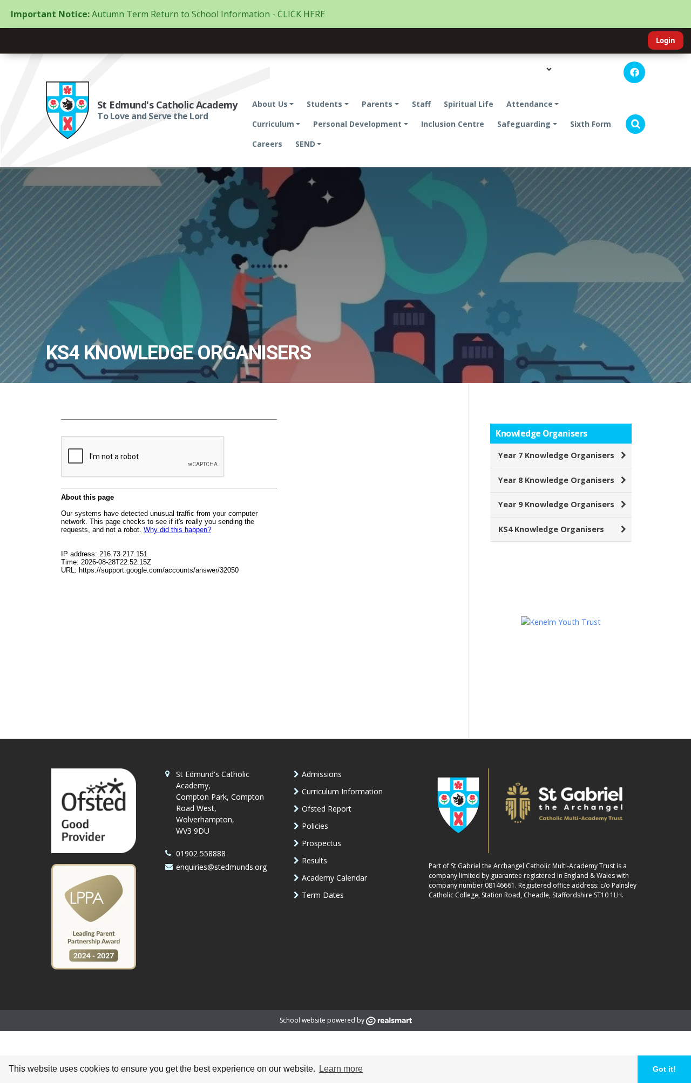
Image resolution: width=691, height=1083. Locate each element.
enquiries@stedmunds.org (221, 867)
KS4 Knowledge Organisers (551, 529)
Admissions (322, 774)
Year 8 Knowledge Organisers (556, 480)
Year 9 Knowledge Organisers (556, 504)
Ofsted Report (326, 808)
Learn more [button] (341, 1068)
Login (665, 40)
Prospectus (321, 843)
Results (314, 860)
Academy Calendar (334, 878)
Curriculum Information (342, 791)
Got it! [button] (664, 1069)
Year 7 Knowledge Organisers (556, 455)
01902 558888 (201, 853)
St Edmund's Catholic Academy (167, 104)
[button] (635, 124)
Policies (315, 826)
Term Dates (323, 895)
